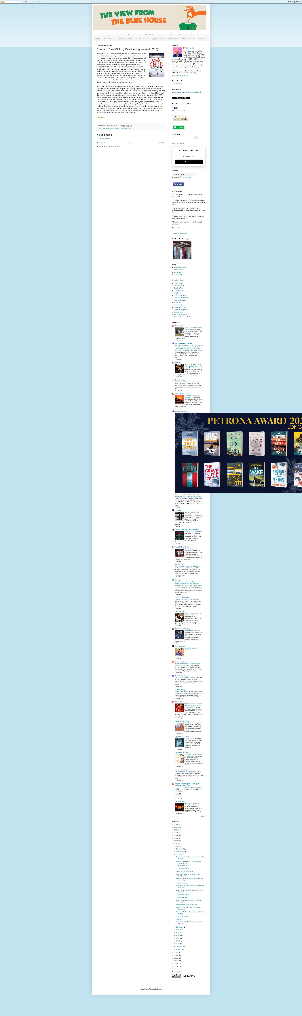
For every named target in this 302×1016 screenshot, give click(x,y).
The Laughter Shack (180, 314)
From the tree (180, 919)
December (179, 849)
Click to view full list (178, 111)
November (179, 852)
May (177, 938)
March (178, 943)
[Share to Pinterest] (131, 126)
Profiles (201, 39)
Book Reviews (108, 35)
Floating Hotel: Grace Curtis (193, 630)
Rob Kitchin (190, 48)
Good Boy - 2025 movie (191, 531)
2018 (176, 838)
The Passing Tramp (181, 662)
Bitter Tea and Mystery (182, 629)
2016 (176, 844)
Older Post (161, 143)
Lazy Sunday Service (182, 868)
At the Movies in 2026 (191, 803)
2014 (176, 953)
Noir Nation (177, 302)
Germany (116, 128)
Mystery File (179, 564)
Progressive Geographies (183, 343)
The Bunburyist (180, 611)
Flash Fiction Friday (180, 295)
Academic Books (172, 39)
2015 (103, 128)
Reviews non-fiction (186, 35)
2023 (176, 824)
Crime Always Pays (181, 752)
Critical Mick (178, 274)
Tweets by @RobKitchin (179, 233)
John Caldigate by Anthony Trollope (185, 677)
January (179, 949)
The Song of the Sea (155, 39)
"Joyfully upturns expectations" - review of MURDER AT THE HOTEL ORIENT (193, 705)
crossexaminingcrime (182, 597)
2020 (176, 833)
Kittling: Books (180, 394)
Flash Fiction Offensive (181, 298)
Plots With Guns (179, 305)
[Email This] (122, 126)
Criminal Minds (180, 326)
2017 (176, 841)
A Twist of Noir (178, 283)
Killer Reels (139, 39)
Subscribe (189, 162)
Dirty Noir (177, 293)
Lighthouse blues (181, 897)
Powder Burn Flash (180, 307)
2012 (176, 958)
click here (183, 228)
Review (122, 128)
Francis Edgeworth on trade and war (185, 771)
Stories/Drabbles (188, 39)
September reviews (182, 866)
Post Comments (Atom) (112, 146)
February (179, 946)
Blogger (159, 989)
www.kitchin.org (177, 84)
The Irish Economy (181, 770)
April (177, 941)
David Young (109, 128)
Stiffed (97, 39)
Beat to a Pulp (178, 288)
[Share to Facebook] (128, 126)
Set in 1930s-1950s (146, 35)
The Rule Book (108, 39)
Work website (178, 270)
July (177, 932)
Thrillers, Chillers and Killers (183, 317)
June (178, 935)
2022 (176, 827)
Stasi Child (127, 128)
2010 (176, 964)
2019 (176, 835)
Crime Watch (179, 702)
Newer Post (101, 143)
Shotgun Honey (179, 312)
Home (97, 35)
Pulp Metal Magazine (181, 310)
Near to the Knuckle (180, 300)
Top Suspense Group (182, 737)
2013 (176, 955)
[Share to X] (126, 126)
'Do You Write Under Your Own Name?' (187, 529)
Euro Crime (178, 510)
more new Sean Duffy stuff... (193, 787)
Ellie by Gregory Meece (182, 691)
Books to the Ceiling (181, 676)
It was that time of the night (184, 871)
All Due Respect (179, 286)
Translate (188, 177)
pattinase (178, 362)
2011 (176, 961)
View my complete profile (180, 75)
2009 (176, 966)
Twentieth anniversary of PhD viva (186, 905)
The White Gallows (125, 39)
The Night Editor (180, 801)
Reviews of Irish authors (166, 35)
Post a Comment (105, 139)
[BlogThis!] (124, 126)
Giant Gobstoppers (190, 723)
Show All (203, 816)
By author (120, 35)
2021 (176, 830)
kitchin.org (177, 272)
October (178, 854)
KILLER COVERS (180, 646)
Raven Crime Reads (181, 411)
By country (132, 35)
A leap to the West (181, 883)
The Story (178, 580)
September (179, 927)
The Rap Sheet (180, 380)
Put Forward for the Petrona (183, 382)
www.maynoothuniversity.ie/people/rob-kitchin (186, 92)
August (178, 930)
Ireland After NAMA (180, 267)
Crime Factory (178, 290)
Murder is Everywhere (182, 721)
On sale (187, 738)
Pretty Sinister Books (182, 547)
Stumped (200, 35)
